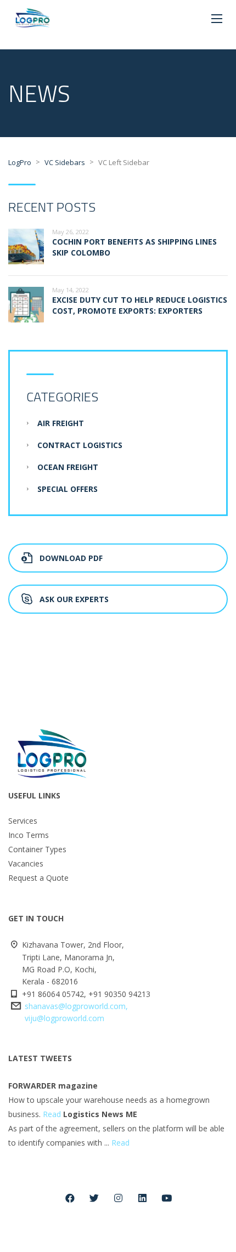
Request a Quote (38, 878)
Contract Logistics (79, 445)
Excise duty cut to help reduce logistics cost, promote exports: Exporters (139, 305)
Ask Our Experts (74, 599)
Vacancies (25, 863)
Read (52, 1114)
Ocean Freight (67, 467)
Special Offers (67, 489)
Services (22, 820)
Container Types (37, 849)
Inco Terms (28, 835)
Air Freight (60, 423)
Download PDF (71, 558)
